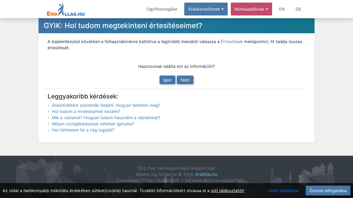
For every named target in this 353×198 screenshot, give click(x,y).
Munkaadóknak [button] (250, 9)
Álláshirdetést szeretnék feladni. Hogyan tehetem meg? (106, 105)
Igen (167, 79)
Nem (185, 79)
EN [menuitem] (282, 9)
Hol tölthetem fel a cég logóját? (83, 130)
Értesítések (232, 41)
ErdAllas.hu (206, 174)
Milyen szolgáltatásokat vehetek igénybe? (93, 123)
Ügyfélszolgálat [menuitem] (162, 9)
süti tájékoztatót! (227, 190)
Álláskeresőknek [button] (204, 9)
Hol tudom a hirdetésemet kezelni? (86, 111)
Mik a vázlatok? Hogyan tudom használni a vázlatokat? (106, 117)
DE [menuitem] (298, 9)
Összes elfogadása (328, 190)
